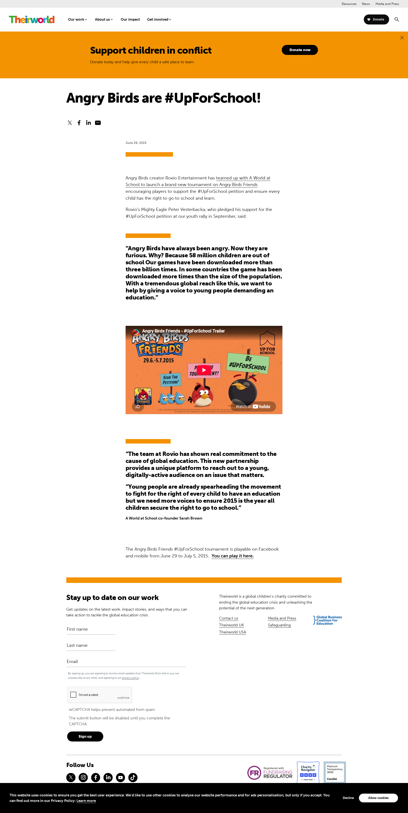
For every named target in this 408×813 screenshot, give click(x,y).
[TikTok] (132, 777)
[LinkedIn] (107, 777)
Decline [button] (348, 798)
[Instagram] (83, 777)
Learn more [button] (86, 801)
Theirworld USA (232, 632)
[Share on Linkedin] (88, 123)
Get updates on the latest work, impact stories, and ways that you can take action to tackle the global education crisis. (126, 612)
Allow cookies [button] (378, 798)
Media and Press (387, 4)
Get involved (157, 19)
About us (102, 19)
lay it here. (243, 556)
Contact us (228, 618)
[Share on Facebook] (79, 123)
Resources (349, 4)
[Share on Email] (98, 123)
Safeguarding (279, 625)
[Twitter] (70, 777)
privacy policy (130, 677)
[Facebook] (95, 777)
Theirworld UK (231, 625)
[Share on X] (69, 123)
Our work (76, 19)
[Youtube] (120, 777)
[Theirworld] (31, 19)
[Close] (402, 37)
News (366, 4)
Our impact (130, 19)
